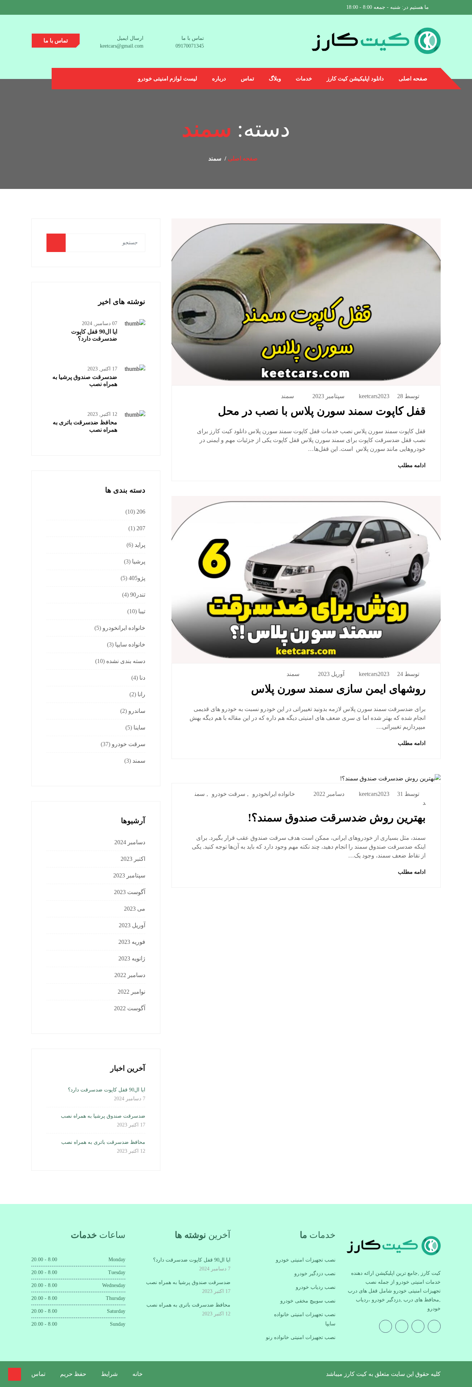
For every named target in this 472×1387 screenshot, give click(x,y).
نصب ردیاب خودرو (316, 1287)
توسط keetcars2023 (389, 396)
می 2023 (134, 908)
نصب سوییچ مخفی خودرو (308, 1301)
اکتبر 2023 (133, 859)
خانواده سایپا (130, 644)
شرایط (109, 1374)
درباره (219, 79)
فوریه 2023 (131, 942)
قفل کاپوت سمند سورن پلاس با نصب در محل (322, 411)
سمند (287, 396)
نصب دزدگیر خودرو (315, 1273)
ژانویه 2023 (131, 958)
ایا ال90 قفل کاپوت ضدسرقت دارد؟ (106, 1090)
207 (140, 528)
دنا (142, 677)
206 (140, 511)
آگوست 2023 (129, 892)
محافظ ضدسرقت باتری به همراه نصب (103, 1142)
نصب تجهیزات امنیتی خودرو (306, 1260)
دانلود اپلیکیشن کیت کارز (355, 79)
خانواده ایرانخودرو (273, 794)
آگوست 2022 (129, 1008)
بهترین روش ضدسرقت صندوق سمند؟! (337, 817)
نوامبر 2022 (131, 992)
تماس (247, 79)
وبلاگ (275, 79)
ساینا (139, 727)
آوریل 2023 (132, 925)
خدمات (304, 79)
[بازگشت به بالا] (14, 1374)
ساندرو (136, 711)
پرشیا (138, 561)
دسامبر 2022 (129, 975)
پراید (140, 545)
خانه (137, 1374)
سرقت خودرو (228, 794)
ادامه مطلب (411, 465)
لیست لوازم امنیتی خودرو (167, 79)
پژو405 (137, 578)
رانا (141, 694)
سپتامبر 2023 (129, 875)
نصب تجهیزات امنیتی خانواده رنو (301, 1337)
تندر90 (137, 594)
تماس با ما (56, 41)
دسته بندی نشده (125, 661)
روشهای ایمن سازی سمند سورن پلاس (338, 689)
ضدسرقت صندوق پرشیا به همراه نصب (103, 1116)
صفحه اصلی (413, 79)
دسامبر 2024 (129, 842)
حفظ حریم (73, 1374)
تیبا (141, 611)
